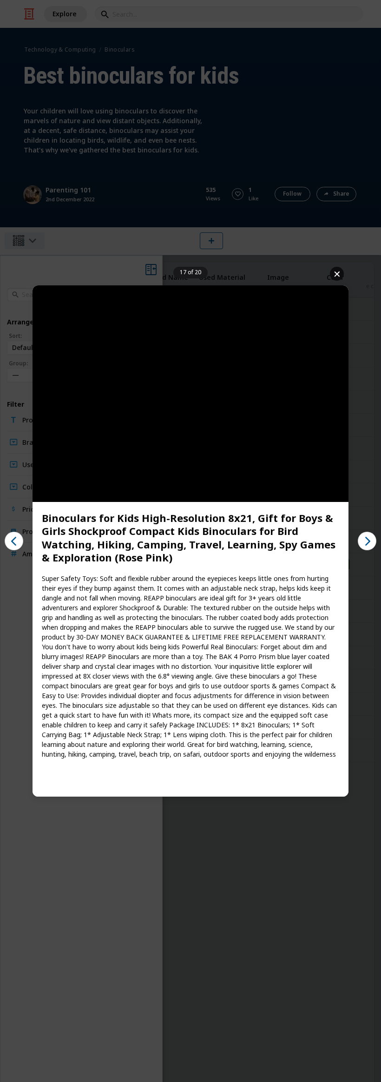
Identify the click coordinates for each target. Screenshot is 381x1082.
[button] (14, 541)
